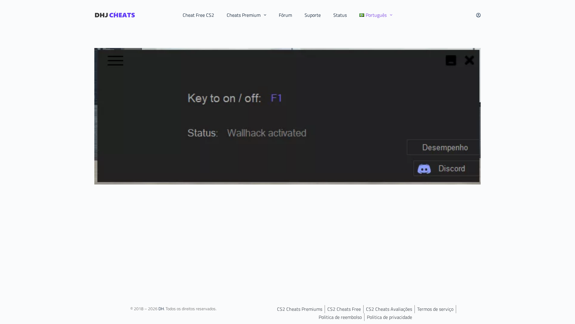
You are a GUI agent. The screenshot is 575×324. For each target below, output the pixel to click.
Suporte (313, 15)
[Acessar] (478, 15)
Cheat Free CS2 (198, 15)
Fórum (285, 15)
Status (340, 15)
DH (161, 308)
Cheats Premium (244, 15)
